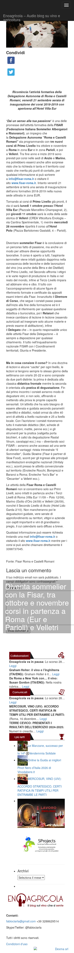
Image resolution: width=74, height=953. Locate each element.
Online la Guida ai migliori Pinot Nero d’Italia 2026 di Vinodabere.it (39, 766)
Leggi (12, 666)
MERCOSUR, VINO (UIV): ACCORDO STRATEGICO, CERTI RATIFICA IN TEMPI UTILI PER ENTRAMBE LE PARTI (39, 787)
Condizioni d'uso (17, 944)
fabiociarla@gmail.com (21, 921)
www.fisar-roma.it (24, 183)
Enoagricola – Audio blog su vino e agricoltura (31, 17)
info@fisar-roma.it (21, 179)
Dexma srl (61, 949)
